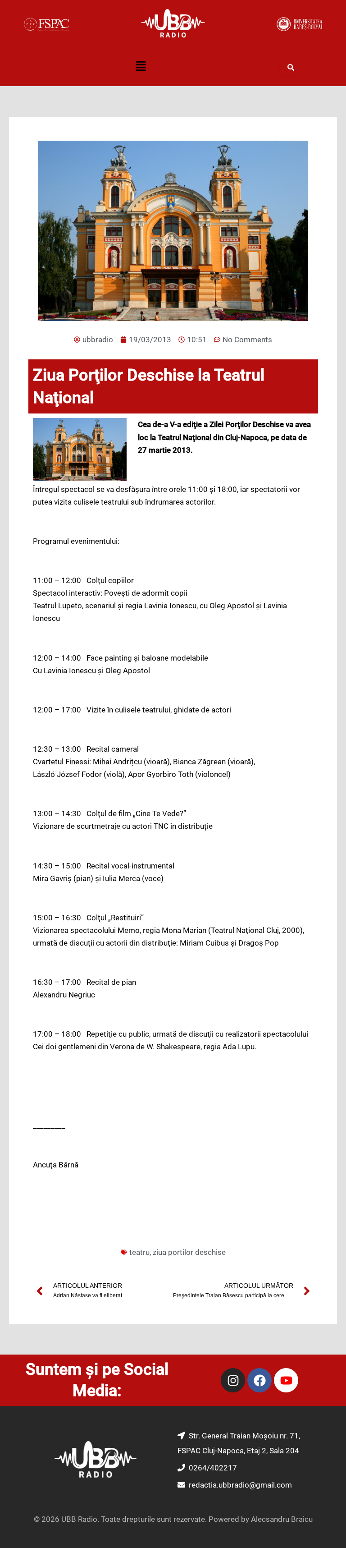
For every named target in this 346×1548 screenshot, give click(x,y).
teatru (139, 1252)
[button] (141, 67)
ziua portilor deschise (189, 1252)
